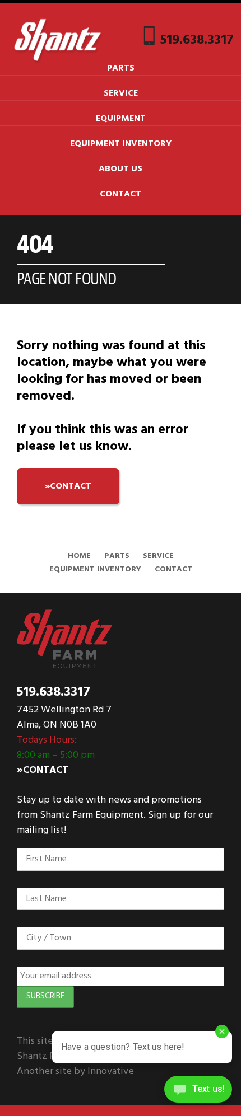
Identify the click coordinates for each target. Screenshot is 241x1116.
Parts (121, 68)
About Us (120, 169)
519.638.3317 (197, 40)
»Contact (42, 770)
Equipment (121, 118)
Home (79, 556)
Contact (120, 194)
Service (121, 93)
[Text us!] (198, 1092)
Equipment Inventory (121, 144)
